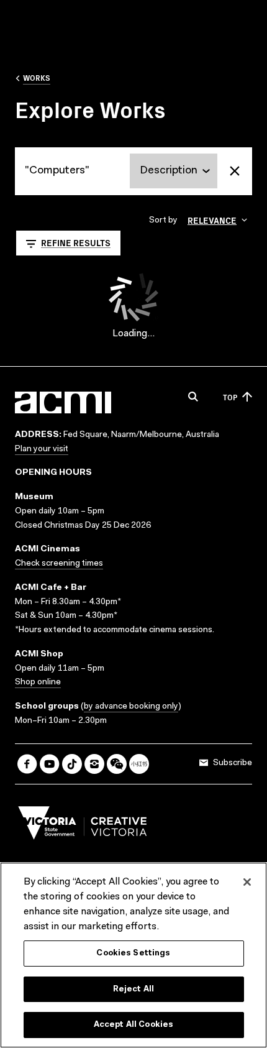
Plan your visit (41, 449)
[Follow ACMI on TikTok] (72, 764)
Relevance (212, 220)
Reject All (133, 989)
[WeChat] (117, 764)
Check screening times (59, 563)
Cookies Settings (133, 953)
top (230, 397)
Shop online (38, 682)
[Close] (247, 882)
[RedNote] (139, 764)
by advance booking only (131, 706)
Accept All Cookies (133, 1025)
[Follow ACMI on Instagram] (94, 764)
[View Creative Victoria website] (82, 826)
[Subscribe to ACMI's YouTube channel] (50, 764)
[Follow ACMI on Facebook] (27, 764)
